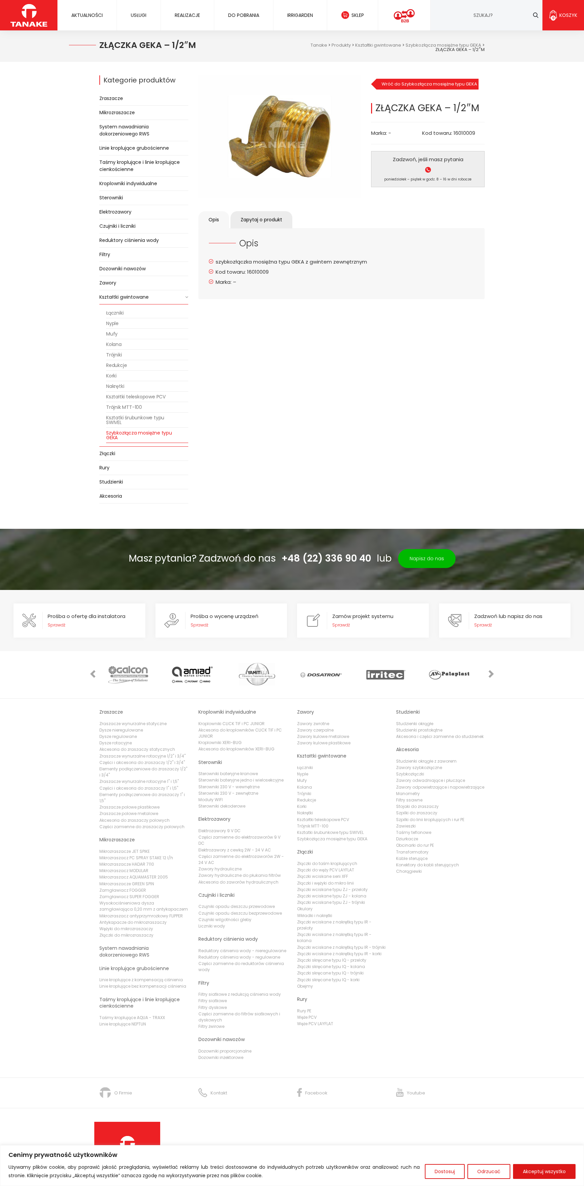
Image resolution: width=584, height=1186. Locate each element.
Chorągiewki (409, 871)
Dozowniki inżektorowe (220, 1057)
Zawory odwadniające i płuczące (430, 780)
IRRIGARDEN (300, 15)
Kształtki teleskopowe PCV (136, 396)
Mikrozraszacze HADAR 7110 (126, 864)
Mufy (112, 333)
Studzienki (111, 481)
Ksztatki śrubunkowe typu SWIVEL (135, 420)
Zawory (107, 282)
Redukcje (116, 365)
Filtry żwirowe (211, 1026)
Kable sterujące (412, 858)
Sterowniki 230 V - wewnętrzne (229, 787)
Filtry (104, 254)
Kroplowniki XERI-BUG (220, 742)
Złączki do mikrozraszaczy (126, 935)
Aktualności (87, 15)
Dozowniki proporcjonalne (224, 1051)
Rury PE (304, 1011)
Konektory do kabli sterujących (427, 865)
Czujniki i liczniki (117, 226)
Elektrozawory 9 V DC (219, 831)
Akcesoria (110, 496)
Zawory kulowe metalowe (323, 736)
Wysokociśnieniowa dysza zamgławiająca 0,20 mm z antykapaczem (143, 906)
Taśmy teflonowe (413, 832)
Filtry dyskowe (212, 1007)
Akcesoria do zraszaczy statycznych (137, 749)
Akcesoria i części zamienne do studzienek (440, 736)
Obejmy (305, 986)
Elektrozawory (115, 211)
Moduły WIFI (210, 799)
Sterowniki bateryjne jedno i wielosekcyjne (241, 780)
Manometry (408, 793)
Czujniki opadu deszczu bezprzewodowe (240, 913)
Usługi (138, 15)
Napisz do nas (427, 558)
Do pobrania (243, 15)
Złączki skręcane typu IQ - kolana (331, 966)
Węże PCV (307, 1017)
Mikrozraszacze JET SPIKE (124, 851)
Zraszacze (111, 98)
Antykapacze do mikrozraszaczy (133, 922)
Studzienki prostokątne (419, 730)
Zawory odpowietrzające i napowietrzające (440, 787)
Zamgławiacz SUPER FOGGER (129, 896)
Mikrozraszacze (117, 112)
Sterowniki (111, 197)
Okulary (305, 909)
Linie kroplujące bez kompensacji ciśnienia (142, 986)
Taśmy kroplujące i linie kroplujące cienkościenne (139, 166)
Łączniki (114, 313)
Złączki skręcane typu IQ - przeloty (331, 960)
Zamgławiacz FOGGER (122, 890)
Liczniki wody (211, 926)
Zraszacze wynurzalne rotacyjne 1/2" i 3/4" (142, 756)
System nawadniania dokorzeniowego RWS (124, 130)
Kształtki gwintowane (124, 297)
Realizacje (187, 15)
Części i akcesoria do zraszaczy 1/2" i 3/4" (142, 762)
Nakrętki (115, 386)
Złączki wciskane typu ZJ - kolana (331, 896)
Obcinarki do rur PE (415, 845)
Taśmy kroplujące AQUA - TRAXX (132, 1017)
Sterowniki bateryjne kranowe (228, 773)
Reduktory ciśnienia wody (129, 240)
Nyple (112, 323)
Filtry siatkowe (212, 1001)
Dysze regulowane (118, 736)
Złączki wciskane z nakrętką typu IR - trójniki (341, 947)
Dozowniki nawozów (122, 268)
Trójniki (114, 354)
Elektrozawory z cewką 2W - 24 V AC (234, 850)
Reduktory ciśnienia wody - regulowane (239, 957)
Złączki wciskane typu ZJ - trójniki (331, 902)
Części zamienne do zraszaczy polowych (142, 827)
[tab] (213, 219)
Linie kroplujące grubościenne (134, 148)
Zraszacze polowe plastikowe (129, 807)
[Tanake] (28, 15)
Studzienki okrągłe (414, 723)
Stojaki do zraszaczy (417, 806)
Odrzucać (489, 1171)
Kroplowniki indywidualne (128, 183)
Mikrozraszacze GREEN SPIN (126, 884)
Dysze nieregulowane (121, 730)
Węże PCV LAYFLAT (315, 1024)
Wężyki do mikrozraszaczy (126, 929)
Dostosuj (445, 1171)
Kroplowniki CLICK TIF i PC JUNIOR (231, 723)
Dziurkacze (407, 839)
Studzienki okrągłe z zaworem (426, 761)
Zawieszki (406, 826)
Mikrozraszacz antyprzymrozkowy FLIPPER (141, 916)
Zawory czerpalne (315, 730)
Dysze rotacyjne (115, 743)
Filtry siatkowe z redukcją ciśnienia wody (239, 994)
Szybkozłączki (410, 774)
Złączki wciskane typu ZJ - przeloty (332, 889)
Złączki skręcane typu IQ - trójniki (330, 973)
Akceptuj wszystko (544, 1171)
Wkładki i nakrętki (314, 915)
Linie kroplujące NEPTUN (122, 1024)
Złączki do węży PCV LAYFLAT (325, 870)
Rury (104, 467)
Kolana (114, 344)
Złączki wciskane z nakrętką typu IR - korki (339, 954)
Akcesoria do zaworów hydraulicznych (238, 882)
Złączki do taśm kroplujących (327, 863)
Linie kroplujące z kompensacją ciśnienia (141, 980)
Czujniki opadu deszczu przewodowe (236, 906)
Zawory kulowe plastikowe (323, 743)
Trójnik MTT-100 (124, 407)
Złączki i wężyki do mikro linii (325, 883)
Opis (214, 219)
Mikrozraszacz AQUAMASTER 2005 (133, 877)
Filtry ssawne (409, 800)
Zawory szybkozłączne (419, 767)
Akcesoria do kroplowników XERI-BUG (236, 749)
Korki (111, 375)
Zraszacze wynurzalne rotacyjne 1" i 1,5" (139, 781)
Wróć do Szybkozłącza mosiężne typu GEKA (429, 84)
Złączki (107, 453)
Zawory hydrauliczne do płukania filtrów (239, 875)
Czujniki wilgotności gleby (224, 919)
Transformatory (412, 852)
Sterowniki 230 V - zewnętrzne (228, 793)
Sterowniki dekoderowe (221, 806)
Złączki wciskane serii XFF (322, 876)
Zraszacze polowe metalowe (128, 813)
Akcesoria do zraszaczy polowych (134, 820)
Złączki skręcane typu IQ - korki (328, 980)
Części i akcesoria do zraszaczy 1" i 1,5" (138, 788)
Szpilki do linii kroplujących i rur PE (430, 819)
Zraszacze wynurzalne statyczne (133, 723)
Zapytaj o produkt (261, 219)
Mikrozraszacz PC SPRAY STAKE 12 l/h (136, 858)
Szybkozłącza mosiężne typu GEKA (139, 435)
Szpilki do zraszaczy (416, 813)
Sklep (357, 15)
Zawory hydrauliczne (220, 869)
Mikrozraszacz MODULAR (123, 870)
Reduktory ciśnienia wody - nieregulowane (242, 951)
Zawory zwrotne (313, 723)
